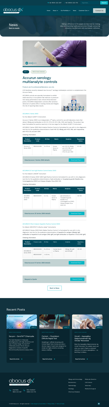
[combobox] (90, 2)
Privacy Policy (51, 403)
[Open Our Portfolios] (69, 11)
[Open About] (57, 11)
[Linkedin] (99, 404)
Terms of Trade (60, 403)
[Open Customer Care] (88, 11)
